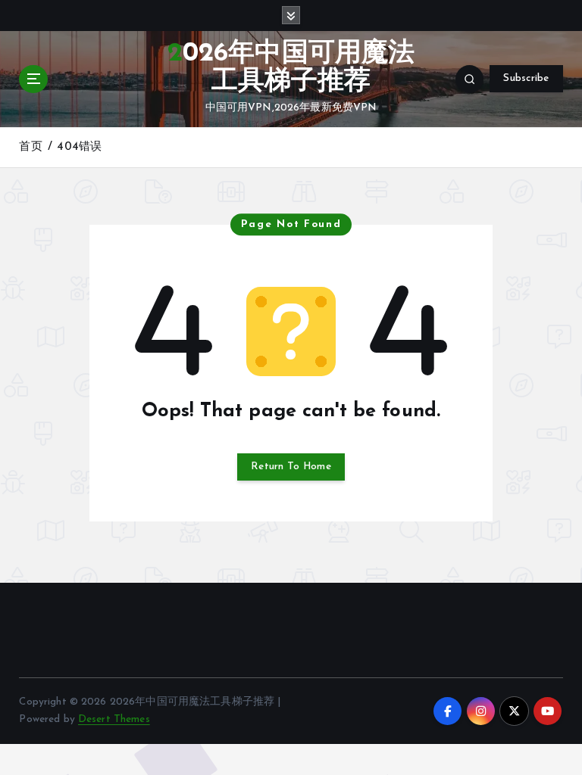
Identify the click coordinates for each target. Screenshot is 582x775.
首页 (30, 147)
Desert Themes (114, 719)
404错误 (79, 147)
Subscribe (526, 78)
